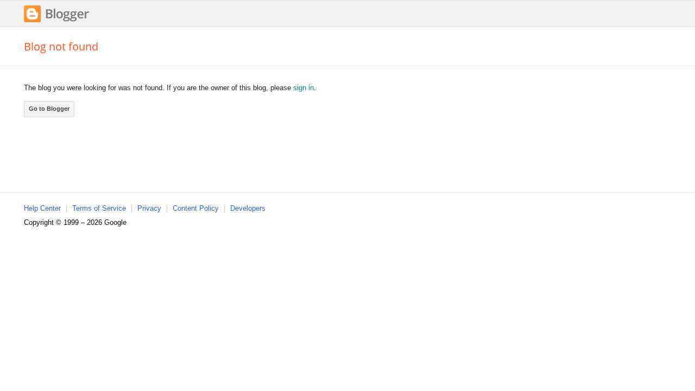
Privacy (149, 208)
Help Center (42, 208)
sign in (303, 88)
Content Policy (196, 208)
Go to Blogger (49, 108)
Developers (248, 208)
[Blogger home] (56, 21)
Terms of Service (99, 208)
